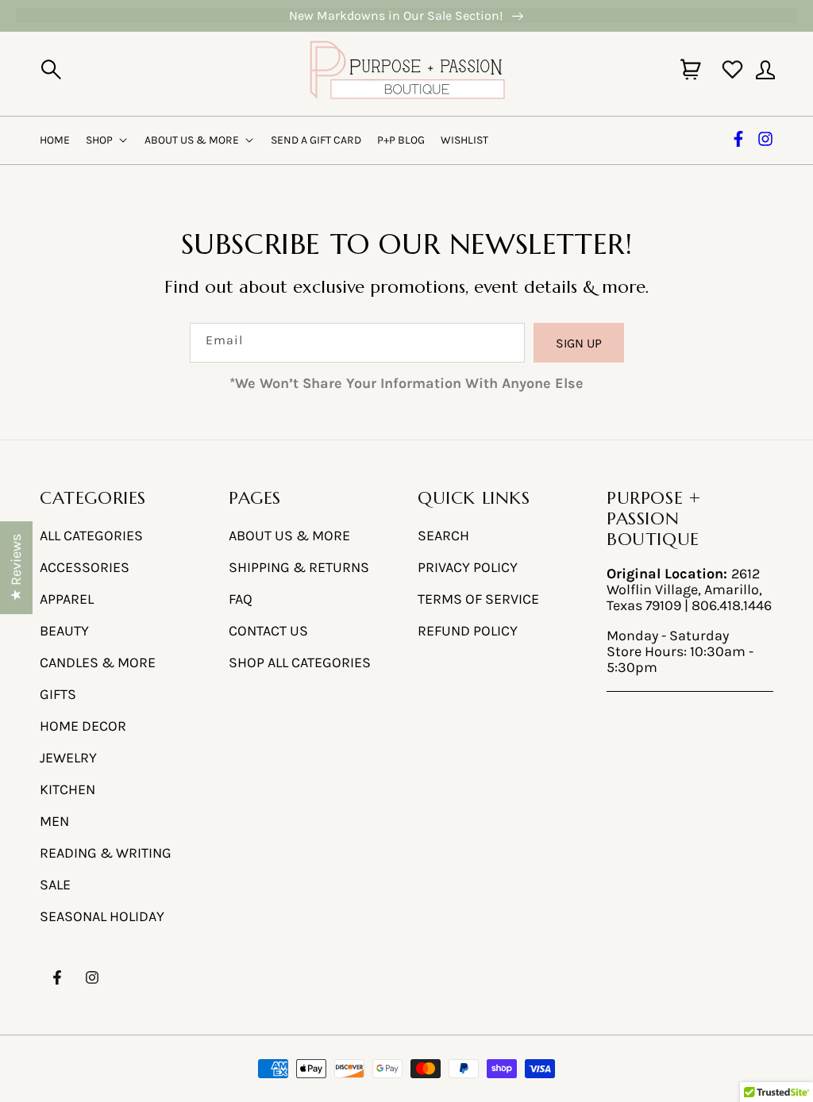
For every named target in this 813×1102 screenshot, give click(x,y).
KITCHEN (67, 789)
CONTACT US (268, 630)
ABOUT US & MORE (289, 536)
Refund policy (468, 630)
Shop (99, 140)
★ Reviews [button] (16, 567)
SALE (55, 884)
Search (443, 536)
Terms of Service (478, 599)
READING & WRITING (105, 853)
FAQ (240, 599)
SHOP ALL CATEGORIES (300, 662)
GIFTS (58, 694)
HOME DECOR (83, 726)
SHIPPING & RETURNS (299, 567)
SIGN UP (579, 343)
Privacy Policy (468, 567)
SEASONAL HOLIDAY (102, 916)
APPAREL (67, 599)
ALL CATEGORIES (91, 536)
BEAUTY (64, 630)
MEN (54, 821)
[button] (50, 69)
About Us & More (191, 140)
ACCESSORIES (84, 567)
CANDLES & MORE (98, 662)
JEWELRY (68, 757)
